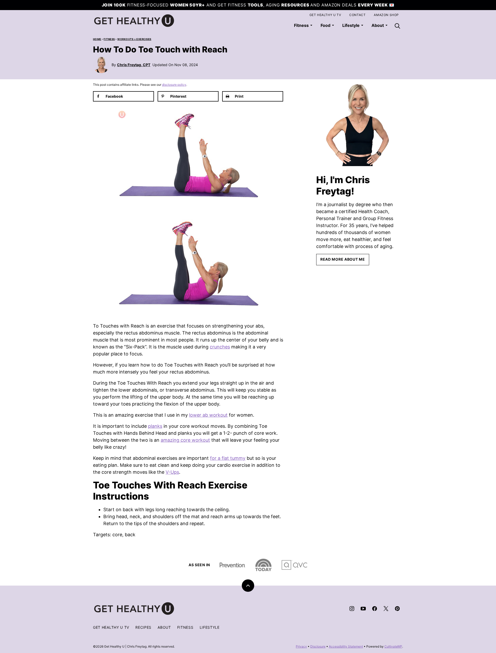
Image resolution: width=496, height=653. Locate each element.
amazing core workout (185, 440)
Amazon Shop (386, 15)
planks (155, 426)
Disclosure (318, 646)
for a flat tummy (227, 458)
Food (325, 25)
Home (97, 39)
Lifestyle (351, 25)
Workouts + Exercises (134, 39)
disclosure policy (174, 85)
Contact (357, 15)
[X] (386, 608)
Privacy (301, 646)
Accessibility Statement (346, 646)
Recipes (143, 627)
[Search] (397, 26)
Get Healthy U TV (325, 15)
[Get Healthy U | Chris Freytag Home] (134, 20)
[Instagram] (352, 608)
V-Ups (172, 472)
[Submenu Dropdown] (311, 25)
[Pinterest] (397, 608)
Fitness (301, 25)
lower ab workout (208, 415)
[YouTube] (363, 608)
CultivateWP (393, 646)
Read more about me (342, 259)
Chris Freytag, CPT (133, 65)
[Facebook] (374, 608)
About (164, 627)
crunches (220, 346)
